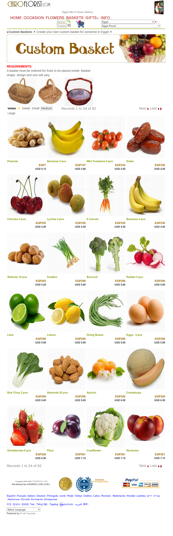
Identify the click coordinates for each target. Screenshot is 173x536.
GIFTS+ (92, 17)
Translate (30, 513)
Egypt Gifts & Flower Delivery (64, 12)
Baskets (75, 17)
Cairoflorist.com (40, 481)
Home (16, 17)
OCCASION (34, 17)
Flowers (55, 17)
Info (105, 17)
